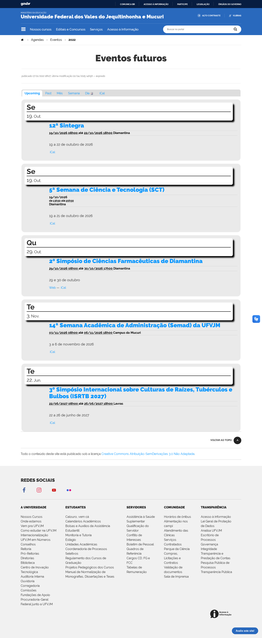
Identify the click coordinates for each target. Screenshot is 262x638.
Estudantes (75, 507)
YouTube (54, 490)
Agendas (37, 40)
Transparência (214, 507)
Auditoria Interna (32, 576)
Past (48, 93)
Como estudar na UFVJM (38, 530)
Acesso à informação (156, 4)
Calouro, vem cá (77, 517)
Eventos (56, 40)
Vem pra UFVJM (32, 526)
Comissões (28, 590)
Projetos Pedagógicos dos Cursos (89, 567)
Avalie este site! (245, 630)
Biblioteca (28, 563)
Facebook (24, 490)
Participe (182, 4)
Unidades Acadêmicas (81, 544)
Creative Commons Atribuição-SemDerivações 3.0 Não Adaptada (147, 454)
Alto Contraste (211, 15)
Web (52, 287)
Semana (74, 93)
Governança (209, 544)
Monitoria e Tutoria (78, 535)
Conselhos (28, 544)
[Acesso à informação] (221, 614)
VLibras (237, 15)
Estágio (70, 540)
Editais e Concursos (70, 29)
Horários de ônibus (177, 517)
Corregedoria (30, 586)
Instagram (39, 490)
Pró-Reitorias (30, 553)
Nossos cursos (40, 29)
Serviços (96, 29)
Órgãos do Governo (229, 4)
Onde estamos (31, 521)
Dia (87, 93)
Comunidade (174, 507)
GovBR (25, 4)
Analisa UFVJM (211, 530)
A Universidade (33, 507)
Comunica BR (127, 4)
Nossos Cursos (31, 517)
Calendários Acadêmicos (83, 521)
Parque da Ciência (177, 549)
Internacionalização (34, 535)
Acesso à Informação (122, 29)
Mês (60, 93)
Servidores (136, 507)
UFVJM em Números (35, 540)
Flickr (69, 490)
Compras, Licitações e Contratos (172, 558)
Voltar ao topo (221, 440)
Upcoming (32, 93)
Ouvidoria (28, 581)
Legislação (203, 4)
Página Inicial (23, 40)
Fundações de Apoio (35, 595)
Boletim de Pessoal (140, 544)
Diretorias (27, 558)
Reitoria (26, 549)
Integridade (209, 549)
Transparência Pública (216, 572)
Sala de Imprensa (176, 576)
